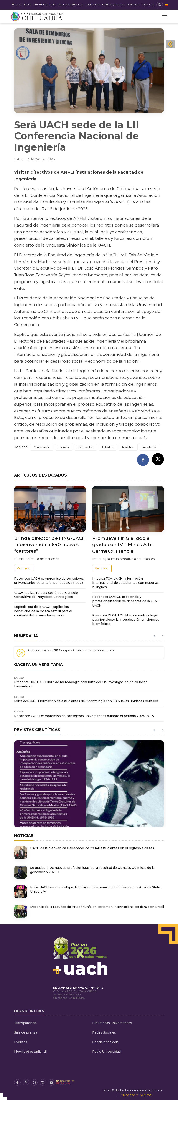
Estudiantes (92, 4)
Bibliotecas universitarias (112, 1023)
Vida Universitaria (44, 4)
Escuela (64, 447)
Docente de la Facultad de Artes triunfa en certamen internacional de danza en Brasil (97, 907)
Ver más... (24, 568)
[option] (89, 654)
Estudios (107, 447)
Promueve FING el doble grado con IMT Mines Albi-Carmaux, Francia (123, 544)
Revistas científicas (37, 729)
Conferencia (42, 447)
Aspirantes (76, 4)
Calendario (64, 4)
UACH (19, 159)
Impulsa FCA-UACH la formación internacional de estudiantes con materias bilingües (125, 583)
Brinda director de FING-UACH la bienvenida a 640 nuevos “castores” (50, 544)
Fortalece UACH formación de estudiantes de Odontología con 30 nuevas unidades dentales (86, 701)
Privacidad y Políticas (135, 1095)
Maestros (128, 447)
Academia (150, 447)
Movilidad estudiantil (30, 1052)
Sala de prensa (25, 1032)
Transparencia (25, 1023)
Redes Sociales (104, 1032)
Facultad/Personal (113, 4)
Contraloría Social (105, 1042)
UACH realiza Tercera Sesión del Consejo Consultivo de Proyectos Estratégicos (46, 595)
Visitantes (148, 4)
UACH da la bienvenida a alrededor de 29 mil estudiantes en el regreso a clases (92, 848)
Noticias (17, 4)
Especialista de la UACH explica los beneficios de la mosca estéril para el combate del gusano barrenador (43, 611)
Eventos (20, 1042)
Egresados (133, 4)
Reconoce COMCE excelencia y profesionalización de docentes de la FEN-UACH (125, 601)
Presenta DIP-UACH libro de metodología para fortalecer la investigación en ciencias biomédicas (125, 619)
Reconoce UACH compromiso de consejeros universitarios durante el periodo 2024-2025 (49, 581)
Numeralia (26, 636)
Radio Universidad (106, 1052)
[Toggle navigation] (164, 16)
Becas (27, 4)
